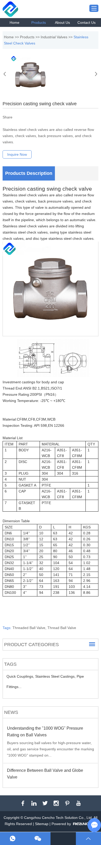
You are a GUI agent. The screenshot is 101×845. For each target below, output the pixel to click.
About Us (62, 22)
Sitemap (41, 824)
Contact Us (86, 22)
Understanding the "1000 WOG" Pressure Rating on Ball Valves (45, 731)
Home (14, 22)
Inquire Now (17, 154)
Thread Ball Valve (61, 628)
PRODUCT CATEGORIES (31, 644)
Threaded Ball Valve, (29, 628)
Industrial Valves (54, 37)
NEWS (11, 712)
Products (38, 22)
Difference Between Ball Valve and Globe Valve (45, 773)
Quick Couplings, (20, 676)
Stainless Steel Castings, (56, 676)
